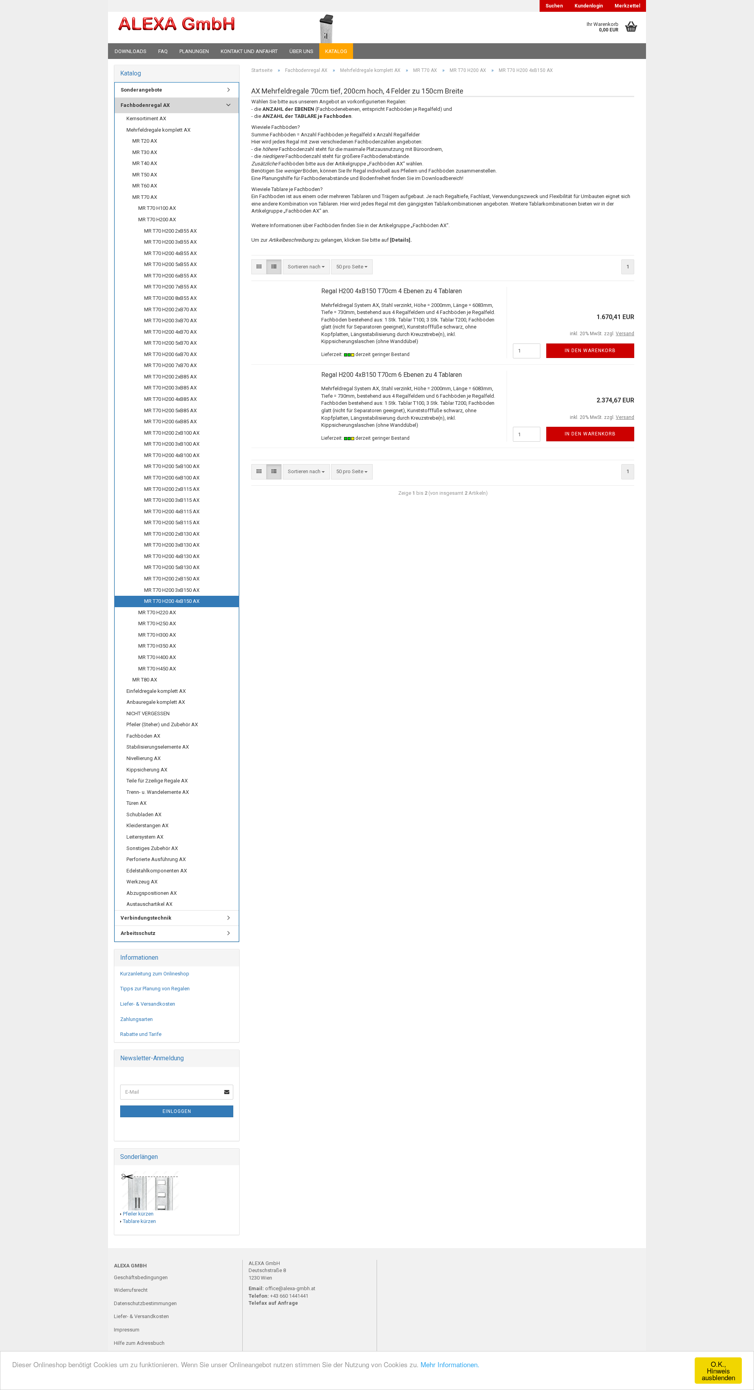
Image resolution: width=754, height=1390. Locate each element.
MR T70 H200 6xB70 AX (170, 354)
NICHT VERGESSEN (148, 713)
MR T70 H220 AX (157, 612)
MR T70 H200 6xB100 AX (171, 478)
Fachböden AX (143, 736)
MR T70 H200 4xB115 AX (171, 511)
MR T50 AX (144, 175)
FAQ (163, 51)
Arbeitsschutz (138, 933)
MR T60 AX (144, 186)
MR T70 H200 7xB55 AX (170, 287)
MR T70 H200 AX (157, 219)
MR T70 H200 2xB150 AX (171, 579)
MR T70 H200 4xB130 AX (171, 556)
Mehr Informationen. (450, 1364)
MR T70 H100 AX (157, 208)
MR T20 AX (144, 141)
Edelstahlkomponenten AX (156, 871)
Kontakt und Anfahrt (249, 51)
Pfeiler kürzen (138, 1214)
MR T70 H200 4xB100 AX (171, 455)
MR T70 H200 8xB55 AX (170, 298)
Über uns (301, 51)
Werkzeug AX (141, 882)
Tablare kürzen (139, 1221)
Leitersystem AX (144, 837)
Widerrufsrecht (131, 1290)
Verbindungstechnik (146, 918)
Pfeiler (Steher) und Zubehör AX (162, 724)
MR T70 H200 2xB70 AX (170, 309)
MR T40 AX (144, 163)
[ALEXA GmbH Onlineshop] (198, 27)
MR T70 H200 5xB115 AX (171, 522)
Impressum (126, 1330)
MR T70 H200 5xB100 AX (171, 466)
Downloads (130, 51)
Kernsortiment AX (146, 118)
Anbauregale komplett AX (155, 702)
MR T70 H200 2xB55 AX (170, 231)
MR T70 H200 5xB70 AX (170, 343)
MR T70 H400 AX (157, 657)
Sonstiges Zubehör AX (152, 848)
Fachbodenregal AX (145, 105)
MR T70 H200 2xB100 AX (171, 433)
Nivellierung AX (143, 758)
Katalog (336, 51)
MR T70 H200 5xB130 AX (171, 567)
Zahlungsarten (136, 1019)
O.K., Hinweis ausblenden (718, 1370)
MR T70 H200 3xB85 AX (170, 388)
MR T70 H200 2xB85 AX (170, 377)
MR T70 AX (144, 197)
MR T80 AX (144, 680)
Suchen (554, 6)
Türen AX (136, 803)
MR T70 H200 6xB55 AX (170, 276)
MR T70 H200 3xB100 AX (171, 444)
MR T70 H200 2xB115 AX (171, 489)
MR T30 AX (144, 152)
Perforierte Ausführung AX (156, 859)
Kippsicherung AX (146, 770)
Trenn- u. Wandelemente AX (157, 792)
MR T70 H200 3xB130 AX (171, 545)
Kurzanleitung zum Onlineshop (154, 974)
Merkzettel (627, 6)
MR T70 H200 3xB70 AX (170, 320)
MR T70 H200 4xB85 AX (170, 399)
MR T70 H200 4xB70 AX (170, 332)
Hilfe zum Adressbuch (139, 1343)
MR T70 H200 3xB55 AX (170, 242)
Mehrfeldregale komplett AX (158, 130)
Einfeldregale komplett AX (156, 691)
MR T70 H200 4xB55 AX (170, 253)
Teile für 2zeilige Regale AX (157, 781)
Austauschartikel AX (149, 904)
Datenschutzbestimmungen (145, 1303)
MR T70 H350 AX (157, 646)
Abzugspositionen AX (151, 893)
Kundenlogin (589, 6)
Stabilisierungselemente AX (157, 747)
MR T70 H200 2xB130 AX (171, 534)
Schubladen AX (143, 814)
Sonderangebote (141, 90)
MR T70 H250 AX (157, 623)
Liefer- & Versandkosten (147, 1004)
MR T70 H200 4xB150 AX (171, 601)
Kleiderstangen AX (147, 825)
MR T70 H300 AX (157, 635)
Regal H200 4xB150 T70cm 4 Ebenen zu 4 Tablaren (391, 291)
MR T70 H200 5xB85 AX (170, 410)
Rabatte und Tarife (140, 1034)
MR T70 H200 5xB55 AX (170, 264)
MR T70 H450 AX (157, 669)
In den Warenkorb (590, 350)
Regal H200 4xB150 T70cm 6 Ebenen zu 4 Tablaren (391, 374)
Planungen (194, 51)
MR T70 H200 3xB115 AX (171, 500)
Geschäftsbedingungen (141, 1277)
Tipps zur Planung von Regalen (155, 989)
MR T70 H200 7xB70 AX (170, 365)
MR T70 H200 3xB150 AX (171, 590)
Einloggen (177, 1111)
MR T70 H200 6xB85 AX (170, 421)
